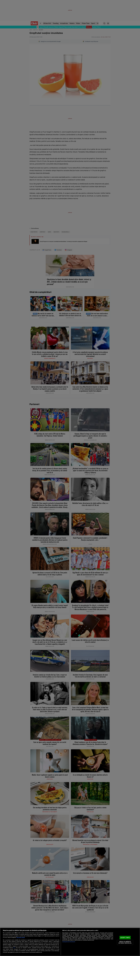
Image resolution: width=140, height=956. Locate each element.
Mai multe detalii (21, 937)
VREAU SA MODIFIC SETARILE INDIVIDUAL (125, 942)
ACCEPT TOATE (125, 937)
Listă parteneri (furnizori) (68, 941)
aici (14, 947)
